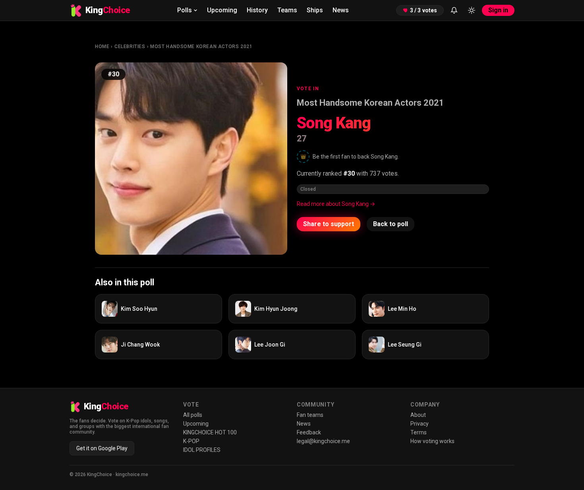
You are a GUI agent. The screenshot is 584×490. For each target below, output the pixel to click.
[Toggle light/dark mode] (471, 10)
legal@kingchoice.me (323, 441)
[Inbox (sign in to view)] (454, 10)
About (418, 415)
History (257, 10)
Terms (418, 432)
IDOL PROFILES (201, 450)
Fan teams (310, 415)
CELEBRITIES (129, 46)
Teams (287, 10)
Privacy (419, 423)
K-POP (191, 441)
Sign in (498, 10)
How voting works (432, 441)
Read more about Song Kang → (336, 204)
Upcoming (222, 10)
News (341, 10)
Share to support (328, 224)
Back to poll (390, 224)
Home (102, 46)
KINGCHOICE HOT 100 (210, 432)
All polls (192, 415)
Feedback (309, 432)
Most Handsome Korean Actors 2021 (201, 46)
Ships (315, 10)
